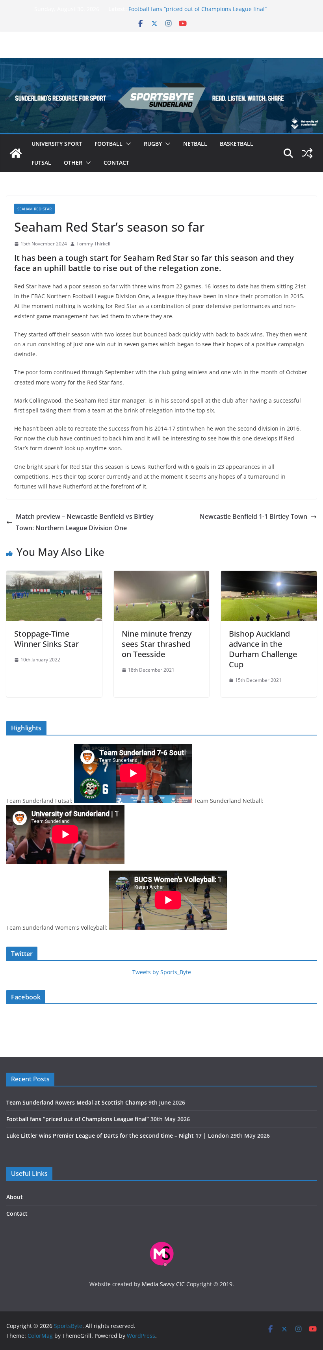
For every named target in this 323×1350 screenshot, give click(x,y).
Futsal (41, 162)
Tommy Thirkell (93, 243)
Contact (116, 162)
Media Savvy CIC (163, 1284)
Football (109, 143)
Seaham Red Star (34, 209)
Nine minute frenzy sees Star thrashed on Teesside (156, 643)
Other (73, 162)
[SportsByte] (15, 153)
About (14, 1197)
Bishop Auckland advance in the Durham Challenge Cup (263, 649)
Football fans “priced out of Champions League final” (197, 9)
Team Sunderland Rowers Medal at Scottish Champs (76, 1102)
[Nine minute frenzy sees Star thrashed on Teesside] (162, 576)
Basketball (236, 143)
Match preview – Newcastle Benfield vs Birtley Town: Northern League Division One (85, 522)
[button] (127, 143)
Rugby (153, 143)
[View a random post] (307, 153)
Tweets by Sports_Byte (161, 972)
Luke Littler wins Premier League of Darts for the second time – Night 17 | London (117, 1135)
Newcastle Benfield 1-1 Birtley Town (253, 516)
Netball (195, 143)
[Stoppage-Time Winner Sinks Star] (54, 576)
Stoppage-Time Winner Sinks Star (46, 638)
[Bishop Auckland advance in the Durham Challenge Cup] (269, 576)
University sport (57, 143)
